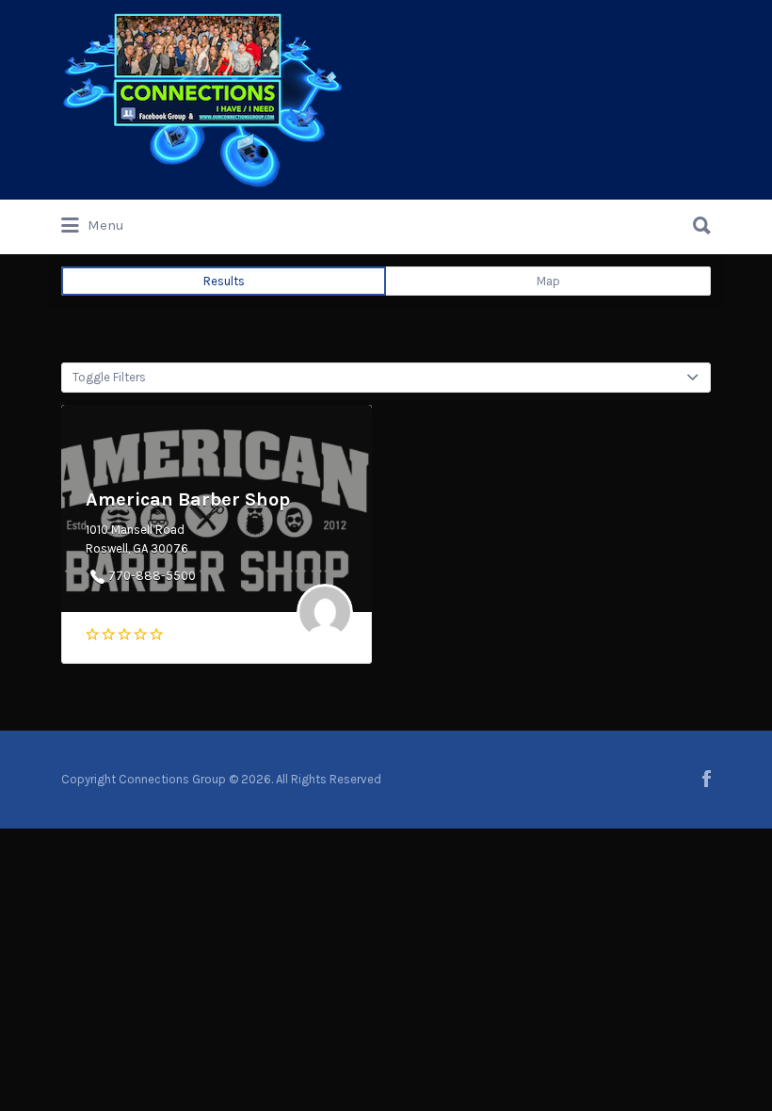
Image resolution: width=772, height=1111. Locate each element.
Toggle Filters (109, 377)
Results (224, 281)
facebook (706, 778)
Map (548, 281)
